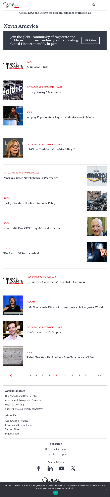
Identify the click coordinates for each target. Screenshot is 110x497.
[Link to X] (73, 468)
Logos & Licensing (14, 404)
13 (64, 375)
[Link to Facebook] (38, 468)
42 (99, 375)
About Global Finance (16, 420)
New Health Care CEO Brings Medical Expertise (32, 228)
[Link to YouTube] (61, 468)
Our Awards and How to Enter (21, 396)
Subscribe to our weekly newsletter (24, 408)
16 (86, 375)
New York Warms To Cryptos (43, 332)
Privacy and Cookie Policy (18, 425)
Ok (55, 493)
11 (50, 375)
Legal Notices (12, 433)
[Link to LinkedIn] (50, 468)
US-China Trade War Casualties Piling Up (51, 149)
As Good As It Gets (37, 67)
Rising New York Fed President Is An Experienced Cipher (60, 357)
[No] (106, 489)
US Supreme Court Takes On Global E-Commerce (56, 282)
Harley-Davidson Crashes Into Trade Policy (29, 203)
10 (43, 375)
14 (71, 375)
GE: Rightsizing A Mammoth (43, 92)
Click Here (90, 40)
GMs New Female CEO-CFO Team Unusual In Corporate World (64, 307)
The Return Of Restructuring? (21, 253)
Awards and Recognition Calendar (23, 400)
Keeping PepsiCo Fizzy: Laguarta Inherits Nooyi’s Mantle (60, 117)
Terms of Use (12, 429)
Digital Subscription (57, 454)
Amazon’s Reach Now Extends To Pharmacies (30, 177)
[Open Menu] (102, 5)
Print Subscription (57, 449)
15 (78, 375)
